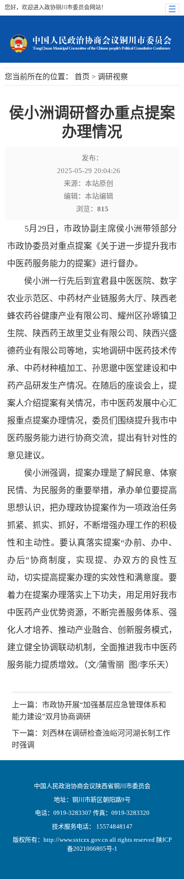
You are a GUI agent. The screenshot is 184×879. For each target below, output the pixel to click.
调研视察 (113, 77)
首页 (82, 77)
